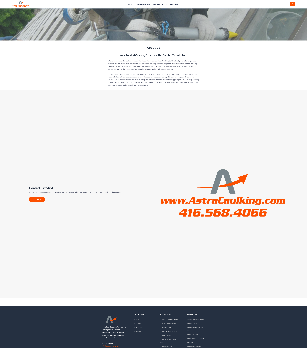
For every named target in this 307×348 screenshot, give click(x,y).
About (130, 4)
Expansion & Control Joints (169, 331)
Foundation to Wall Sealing (196, 338)
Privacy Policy (139, 331)
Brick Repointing (166, 327)
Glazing (190, 342)
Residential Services (160, 4)
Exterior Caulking (166, 335)
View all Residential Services (196, 319)
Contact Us (174, 4)
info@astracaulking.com (111, 346)
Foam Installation (167, 346)
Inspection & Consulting (194, 346)
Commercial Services (143, 4)
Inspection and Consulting (169, 323)
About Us (138, 323)
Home (137, 319)
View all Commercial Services (170, 319)
